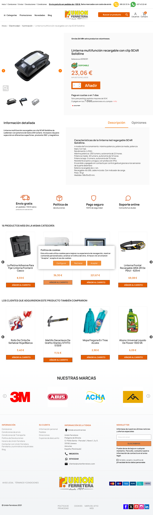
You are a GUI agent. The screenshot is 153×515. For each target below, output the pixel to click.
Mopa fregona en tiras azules (95, 341)
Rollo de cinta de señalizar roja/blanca (20, 341)
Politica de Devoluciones (12, 438)
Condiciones (42, 4)
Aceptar (94, 263)
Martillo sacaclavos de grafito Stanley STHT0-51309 (58, 343)
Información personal (48, 429)
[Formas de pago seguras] (130, 484)
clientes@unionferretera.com (82, 464)
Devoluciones (30, 4)
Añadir (90, 85)
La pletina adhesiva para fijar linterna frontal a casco (20, 268)
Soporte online (129, 204)
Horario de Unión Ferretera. (13, 441)
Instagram (141, 505)
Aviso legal (8, 482)
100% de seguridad (94, 208)
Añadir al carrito (21, 285)
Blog (50, 15)
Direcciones (44, 435)
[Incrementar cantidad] (79, 84)
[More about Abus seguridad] (57, 396)
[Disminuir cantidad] (79, 86)
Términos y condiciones (27, 482)
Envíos (20, 4)
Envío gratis (24, 203)
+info (115, 101)
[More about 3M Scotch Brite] (20, 396)
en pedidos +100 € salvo (26, 207)
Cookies (78, 506)
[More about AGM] (133, 396)
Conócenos (12, 4)
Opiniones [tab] (139, 122)
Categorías (12, 15)
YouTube (136, 505)
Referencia (75, 59)
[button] (5, 396)
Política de (60, 204)
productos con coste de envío (24, 209)
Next (150, 261)
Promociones (26, 15)
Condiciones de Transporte (13, 435)
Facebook (125, 505)
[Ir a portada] (76, 483)
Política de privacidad (63, 507)
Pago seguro (95, 204)
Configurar (61, 263)
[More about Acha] (95, 396)
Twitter (131, 505)
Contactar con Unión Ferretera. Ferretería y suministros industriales (17, 445)
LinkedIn (146, 505)
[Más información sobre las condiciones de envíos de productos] (25, 197)
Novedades (40, 15)
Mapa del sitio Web (91, 507)
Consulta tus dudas (127, 208)
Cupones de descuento (49, 438)
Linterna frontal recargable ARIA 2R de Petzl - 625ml (132, 268)
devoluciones (59, 208)
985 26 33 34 (124, 4)
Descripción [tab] (116, 122)
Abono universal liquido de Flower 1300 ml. (132, 341)
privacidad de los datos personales (131, 462)
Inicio (4, 4)
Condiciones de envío (11, 432)
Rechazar (78, 263)
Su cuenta (44, 425)
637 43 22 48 (141, 4)
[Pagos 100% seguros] (93, 198)
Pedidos (42, 432)
